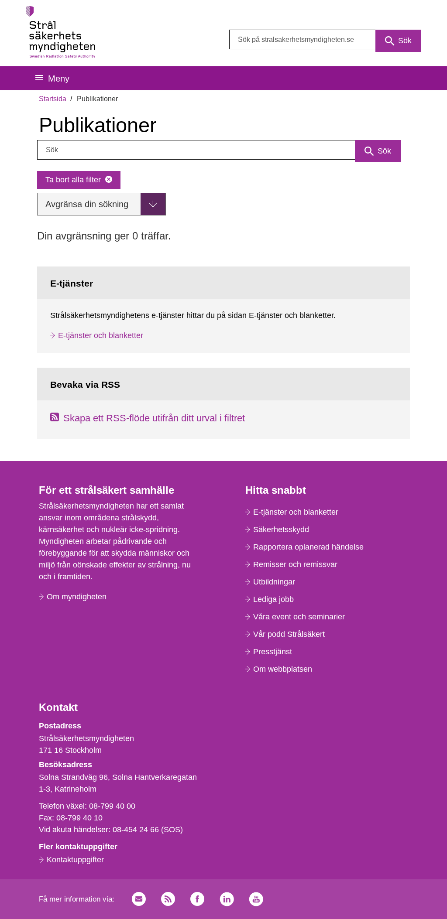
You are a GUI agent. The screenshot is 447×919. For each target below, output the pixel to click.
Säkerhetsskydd (281, 529)
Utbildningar (274, 581)
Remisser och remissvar (295, 564)
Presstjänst (272, 651)
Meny (58, 78)
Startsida (52, 98)
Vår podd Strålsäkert (289, 634)
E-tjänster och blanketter (100, 335)
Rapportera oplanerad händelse (308, 547)
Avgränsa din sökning (86, 204)
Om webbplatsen (282, 669)
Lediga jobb (273, 599)
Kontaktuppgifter (75, 859)
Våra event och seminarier (299, 616)
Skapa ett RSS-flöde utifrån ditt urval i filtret (154, 418)
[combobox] (325, 39)
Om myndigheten (77, 596)
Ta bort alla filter (73, 179)
